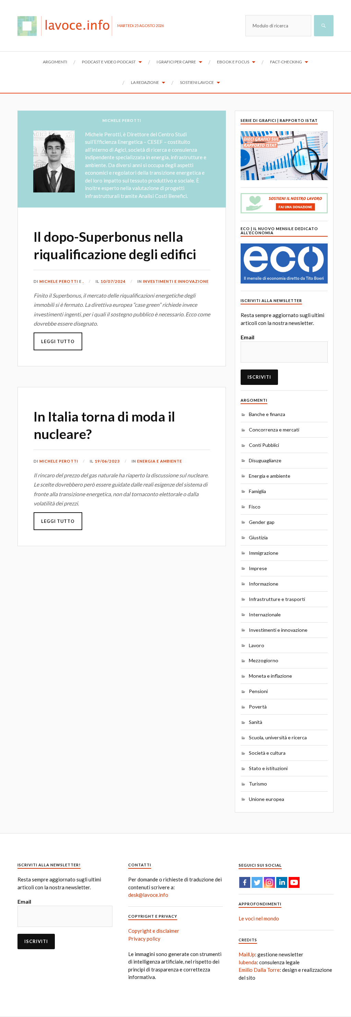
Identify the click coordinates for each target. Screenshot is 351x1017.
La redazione (145, 82)
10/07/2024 (113, 281)
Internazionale (265, 614)
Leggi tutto (58, 341)
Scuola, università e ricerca (278, 737)
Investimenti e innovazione (176, 281)
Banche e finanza (267, 414)
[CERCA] (324, 25)
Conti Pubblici (264, 445)
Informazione (263, 584)
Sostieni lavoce (197, 82)
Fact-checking (286, 61)
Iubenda (248, 962)
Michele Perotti (58, 281)
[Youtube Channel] (294, 882)
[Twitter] (257, 882)
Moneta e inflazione (270, 676)
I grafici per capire (176, 61)
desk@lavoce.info (148, 895)
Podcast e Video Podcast (109, 61)
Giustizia (258, 537)
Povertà (258, 707)
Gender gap (262, 522)
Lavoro (256, 645)
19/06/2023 (107, 461)
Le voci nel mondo (259, 918)
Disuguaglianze (265, 460)
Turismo (258, 784)
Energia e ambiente (159, 461)
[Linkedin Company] (281, 882)
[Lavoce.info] (67, 25)
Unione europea (266, 799)
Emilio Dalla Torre (259, 970)
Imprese (258, 568)
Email (247, 337)
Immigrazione (263, 553)
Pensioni (258, 691)
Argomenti (55, 61)
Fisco (255, 507)
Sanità (255, 722)
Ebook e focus (233, 61)
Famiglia (257, 491)
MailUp (247, 954)
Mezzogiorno (263, 660)
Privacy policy (144, 939)
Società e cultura (267, 753)
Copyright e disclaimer (153, 931)
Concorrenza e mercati (274, 429)
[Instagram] (269, 882)
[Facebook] (244, 882)
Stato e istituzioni (268, 768)
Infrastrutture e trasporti (277, 599)
